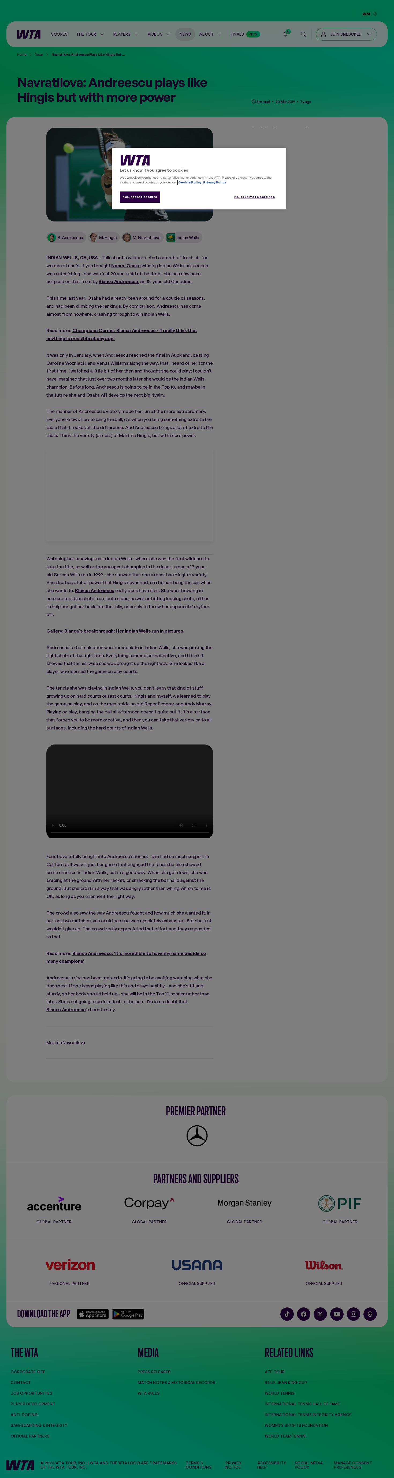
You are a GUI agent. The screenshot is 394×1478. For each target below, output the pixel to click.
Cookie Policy (189, 182)
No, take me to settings (254, 197)
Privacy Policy (214, 182)
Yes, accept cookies (140, 197)
